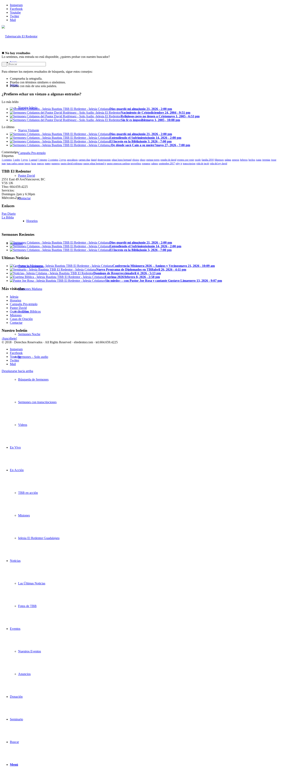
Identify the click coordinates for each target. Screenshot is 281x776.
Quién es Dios (19, 311)
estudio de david (168, 159)
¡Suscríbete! (9, 338)
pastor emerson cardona (118, 163)
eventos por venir (185, 159)
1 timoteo (42, 159)
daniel (94, 159)
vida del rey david (218, 163)
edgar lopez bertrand (121, 159)
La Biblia (8, 217)
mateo (48, 163)
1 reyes (24, 159)
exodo (198, 159)
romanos (146, 163)
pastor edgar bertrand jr (94, 163)
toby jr (179, 163)
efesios (135, 159)
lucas (33, 163)
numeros (55, 163)
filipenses (219, 159)
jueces (27, 163)
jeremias (266, 159)
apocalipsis (72, 159)
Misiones (16, 315)
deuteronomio (104, 159)
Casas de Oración (21, 319)
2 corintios (53, 159)
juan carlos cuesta (15, 163)
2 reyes (62, 159)
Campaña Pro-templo (23, 304)
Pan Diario (9, 213)
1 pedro (16, 159)
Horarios (15, 300)
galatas (228, 159)
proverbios (136, 163)
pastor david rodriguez (71, 163)
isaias (258, 159)
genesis (235, 159)
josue (273, 159)
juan (4, 163)
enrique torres (153, 159)
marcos (40, 163)
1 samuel (33, 159)
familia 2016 (208, 159)
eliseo (142, 159)
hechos (251, 159)
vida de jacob (202, 163)
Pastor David (18, 308)
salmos (154, 163)
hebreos (244, 159)
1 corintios (7, 159)
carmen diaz (84, 159)
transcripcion (189, 163)
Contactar (16, 322)
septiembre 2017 (167, 163)
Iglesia (14, 296)
